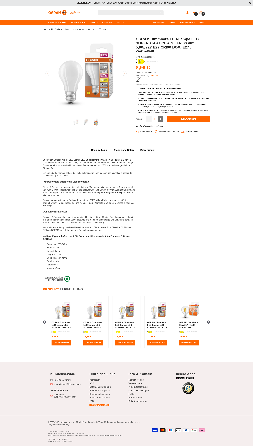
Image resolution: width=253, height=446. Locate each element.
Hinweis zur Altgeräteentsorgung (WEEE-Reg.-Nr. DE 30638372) (159, 84)
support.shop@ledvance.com (67, 384)
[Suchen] (131, 12)
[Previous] (47, 73)
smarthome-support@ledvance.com (65, 396)
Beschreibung (99, 150)
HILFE (202, 22)
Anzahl (139, 119)
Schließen (250, 3)
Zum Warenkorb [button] (61, 343)
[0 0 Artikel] (201, 12)
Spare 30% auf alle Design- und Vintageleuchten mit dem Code (126, 3)
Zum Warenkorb (189, 119)
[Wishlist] (194, 12)
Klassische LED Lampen (98, 29)
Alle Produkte (56, 29)
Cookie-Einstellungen (138, 390)
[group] (63, 322)
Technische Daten (124, 150)
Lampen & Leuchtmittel (75, 29)
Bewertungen (147, 150)
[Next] (124, 73)
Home (45, 29)
